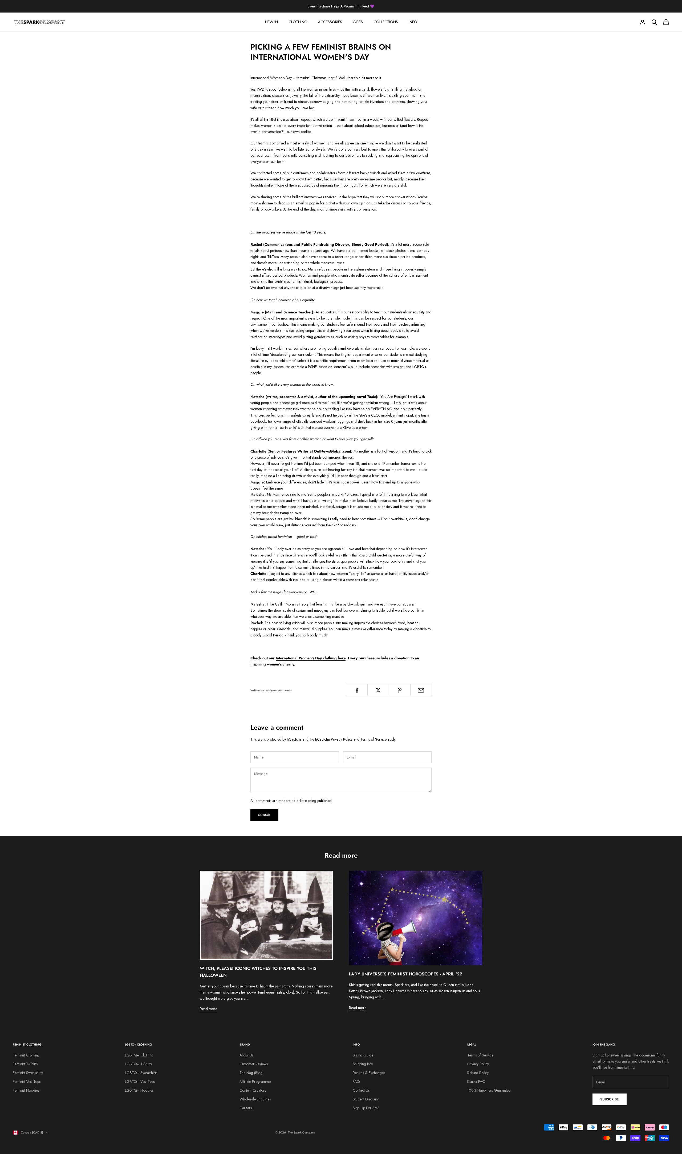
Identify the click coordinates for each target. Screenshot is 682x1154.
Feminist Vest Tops (26, 1081)
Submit (264, 814)
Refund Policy (478, 1072)
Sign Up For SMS (366, 1108)
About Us (246, 1055)
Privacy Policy (341, 739)
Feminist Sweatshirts (28, 1072)
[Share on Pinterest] (399, 690)
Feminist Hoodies (26, 1090)
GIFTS (358, 22)
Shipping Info (363, 1064)
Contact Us (361, 1090)
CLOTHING (298, 22)
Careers (245, 1108)
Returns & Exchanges (369, 1072)
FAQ (356, 1081)
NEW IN (271, 22)
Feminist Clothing (26, 1055)
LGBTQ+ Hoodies (139, 1090)
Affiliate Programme (255, 1081)
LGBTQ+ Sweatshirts (141, 1072)
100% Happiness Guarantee (488, 1090)
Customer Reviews (253, 1064)
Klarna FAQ (476, 1081)
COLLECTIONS (386, 22)
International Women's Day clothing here (311, 658)
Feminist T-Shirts (25, 1064)
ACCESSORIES (330, 22)
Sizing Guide (363, 1055)
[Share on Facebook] (356, 690)
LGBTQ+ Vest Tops (140, 1081)
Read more (208, 1008)
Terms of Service (373, 739)
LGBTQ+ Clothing (139, 1055)
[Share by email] (421, 690)
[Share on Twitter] (378, 690)
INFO (413, 22)
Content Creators (252, 1090)
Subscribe (609, 1099)
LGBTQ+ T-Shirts (138, 1064)
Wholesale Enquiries (255, 1099)
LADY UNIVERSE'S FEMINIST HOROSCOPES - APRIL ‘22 (405, 974)
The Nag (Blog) (251, 1072)
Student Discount (366, 1099)
